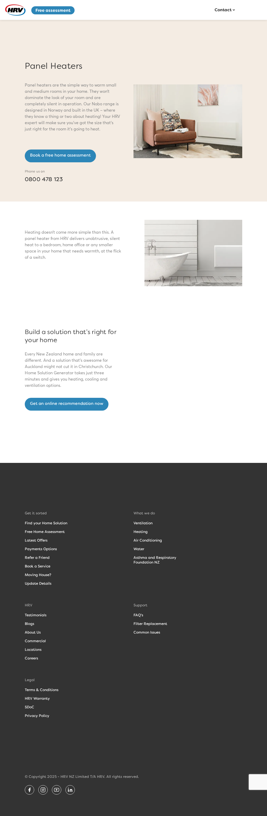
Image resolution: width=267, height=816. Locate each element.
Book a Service (37, 566)
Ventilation (143, 523)
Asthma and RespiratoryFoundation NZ (155, 560)
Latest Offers (36, 540)
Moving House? (38, 574)
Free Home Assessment (45, 531)
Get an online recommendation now (66, 403)
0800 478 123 (44, 179)
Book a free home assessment (60, 155)
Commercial (35, 641)
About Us (33, 632)
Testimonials (35, 615)
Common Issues (147, 632)
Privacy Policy (37, 715)
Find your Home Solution (46, 523)
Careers (31, 658)
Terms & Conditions (41, 689)
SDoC (29, 707)
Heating (141, 531)
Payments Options (41, 549)
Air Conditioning (148, 540)
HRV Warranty (37, 698)
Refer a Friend (37, 557)
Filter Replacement (150, 623)
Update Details (38, 583)
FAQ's (138, 615)
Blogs (29, 623)
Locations (33, 649)
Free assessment (52, 10)
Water (139, 549)
